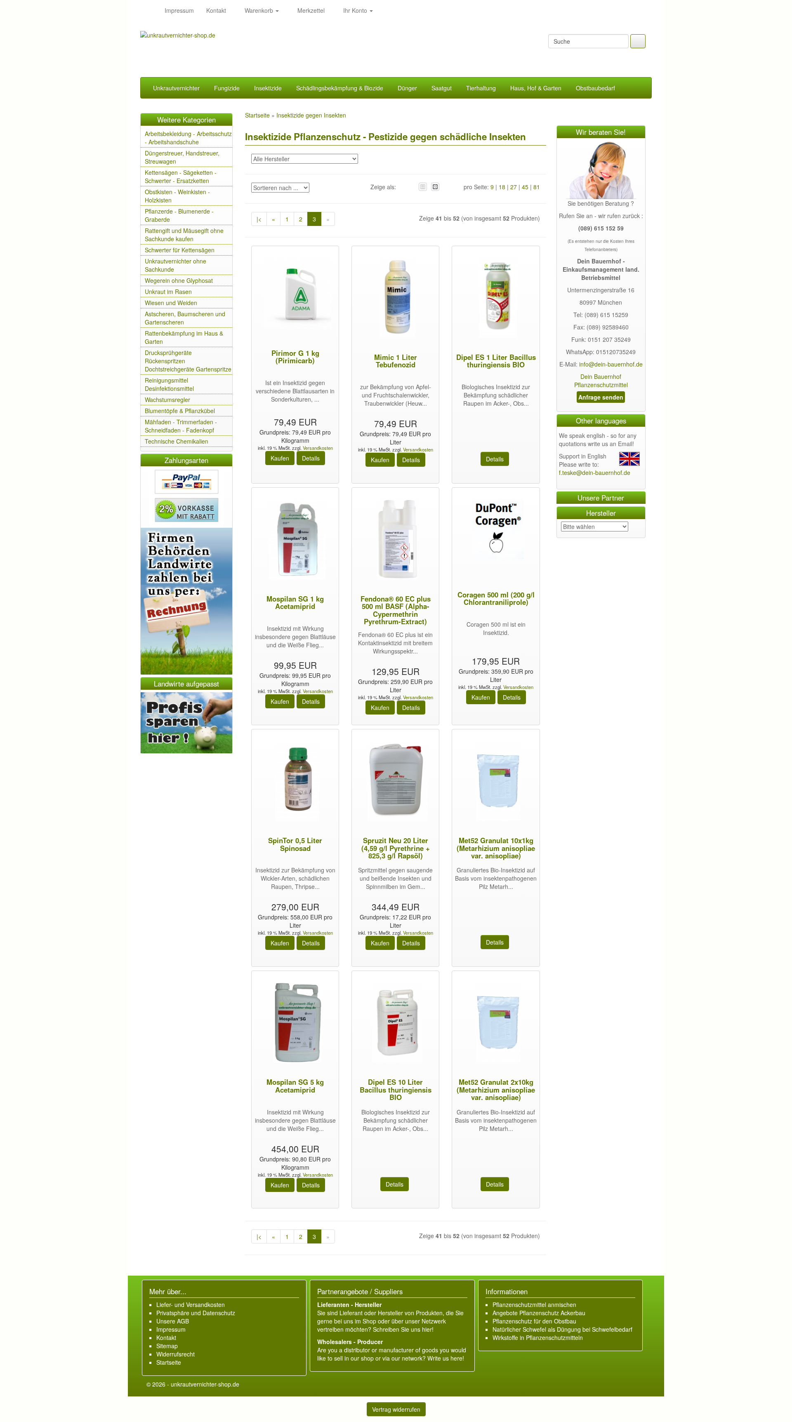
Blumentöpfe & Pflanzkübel (180, 411)
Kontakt (216, 10)
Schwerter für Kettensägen (179, 250)
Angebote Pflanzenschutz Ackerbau (539, 1313)
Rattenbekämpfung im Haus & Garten (184, 337)
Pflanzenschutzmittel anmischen (534, 1304)
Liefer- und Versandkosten (190, 1304)
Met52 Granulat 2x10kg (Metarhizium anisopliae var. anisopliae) (496, 1089)
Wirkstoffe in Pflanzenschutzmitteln (538, 1337)
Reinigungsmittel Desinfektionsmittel (169, 384)
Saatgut (441, 88)
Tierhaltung (481, 88)
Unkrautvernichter (176, 88)
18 (502, 187)
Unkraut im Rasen (168, 291)
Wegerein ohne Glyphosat (179, 280)
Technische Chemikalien (176, 441)
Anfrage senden (600, 397)
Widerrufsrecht (175, 1354)
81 (536, 187)
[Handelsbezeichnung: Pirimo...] (295, 294)
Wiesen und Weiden (171, 303)
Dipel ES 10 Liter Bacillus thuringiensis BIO (395, 1089)
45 (525, 187)
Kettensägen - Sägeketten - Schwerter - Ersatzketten (181, 176)
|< (259, 219)
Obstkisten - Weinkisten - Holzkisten (177, 196)
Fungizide (227, 88)
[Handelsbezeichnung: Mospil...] (295, 540)
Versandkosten (317, 447)
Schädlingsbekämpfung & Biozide (339, 88)
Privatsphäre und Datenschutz (195, 1313)
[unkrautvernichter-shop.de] (149, 10)
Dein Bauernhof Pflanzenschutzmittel (601, 380)
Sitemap (167, 1346)
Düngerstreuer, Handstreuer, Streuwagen (182, 157)
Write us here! (445, 1358)
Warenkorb (259, 10)
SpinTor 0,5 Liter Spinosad (295, 844)
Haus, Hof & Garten (535, 88)
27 (513, 187)
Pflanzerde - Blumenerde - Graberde (179, 215)
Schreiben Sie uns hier (402, 1329)
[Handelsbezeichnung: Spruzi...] (395, 782)
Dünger (407, 88)
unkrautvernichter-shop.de (205, 1384)
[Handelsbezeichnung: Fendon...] (395, 540)
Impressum (179, 10)
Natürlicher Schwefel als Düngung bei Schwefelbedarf (562, 1329)
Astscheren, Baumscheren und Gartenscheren (185, 318)
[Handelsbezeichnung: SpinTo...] (295, 782)
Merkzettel (310, 10)
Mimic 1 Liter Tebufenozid (395, 360)
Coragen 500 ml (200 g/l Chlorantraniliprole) (496, 598)
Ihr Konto (355, 10)
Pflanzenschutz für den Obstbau (534, 1321)
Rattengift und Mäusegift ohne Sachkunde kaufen (184, 234)
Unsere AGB (172, 1321)
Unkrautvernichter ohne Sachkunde (175, 265)
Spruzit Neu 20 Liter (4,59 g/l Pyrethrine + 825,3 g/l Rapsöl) (395, 847)
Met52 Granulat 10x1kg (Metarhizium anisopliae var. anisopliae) (496, 847)
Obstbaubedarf (595, 88)
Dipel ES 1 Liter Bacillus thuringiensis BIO (496, 360)
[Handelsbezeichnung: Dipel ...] (496, 298)
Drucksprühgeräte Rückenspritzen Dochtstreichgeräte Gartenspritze (188, 360)
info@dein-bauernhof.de (611, 364)
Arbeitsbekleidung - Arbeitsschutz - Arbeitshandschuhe (188, 137)
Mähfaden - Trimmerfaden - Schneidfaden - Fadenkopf (181, 426)
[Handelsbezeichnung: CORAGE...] (496, 530)
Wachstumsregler (167, 399)
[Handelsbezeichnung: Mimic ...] (396, 298)
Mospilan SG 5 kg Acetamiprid (295, 1085)
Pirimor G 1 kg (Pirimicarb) (295, 356)
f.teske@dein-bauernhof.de (594, 472)
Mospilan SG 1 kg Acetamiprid (295, 602)
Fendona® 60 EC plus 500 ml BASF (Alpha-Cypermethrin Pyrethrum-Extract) (396, 610)
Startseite (168, 1362)
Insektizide (268, 88)
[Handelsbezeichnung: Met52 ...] (496, 782)
